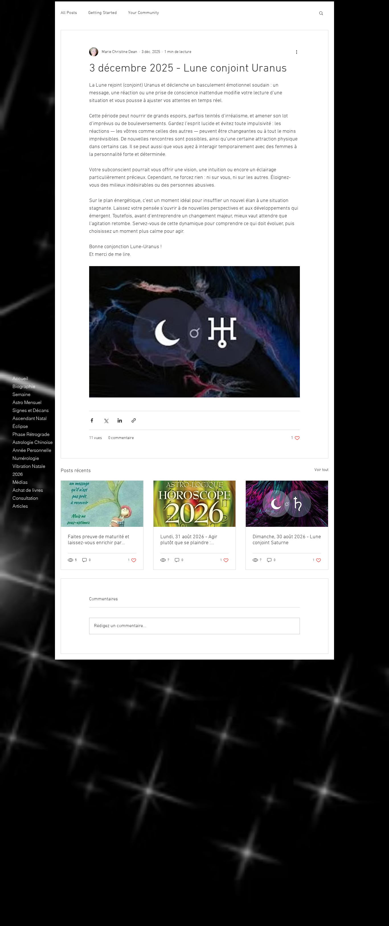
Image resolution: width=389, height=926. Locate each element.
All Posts (69, 12)
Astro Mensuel (27, 402)
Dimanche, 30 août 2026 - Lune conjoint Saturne (287, 540)
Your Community (143, 12)
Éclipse (20, 426)
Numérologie (26, 458)
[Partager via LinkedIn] (119, 420)
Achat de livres (28, 490)
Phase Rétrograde (31, 434)
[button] (321, 13)
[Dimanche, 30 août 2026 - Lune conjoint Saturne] (287, 504)
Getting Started (102, 12)
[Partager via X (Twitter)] (105, 420)
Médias (20, 482)
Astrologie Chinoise (33, 442)
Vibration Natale (29, 466)
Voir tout (321, 470)
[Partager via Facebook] (92, 420)
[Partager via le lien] (133, 420)
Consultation (25, 498)
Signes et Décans (31, 410)
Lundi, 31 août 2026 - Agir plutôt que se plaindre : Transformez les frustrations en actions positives (191, 540)
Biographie (24, 386)
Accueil (20, 378)
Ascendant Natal (30, 418)
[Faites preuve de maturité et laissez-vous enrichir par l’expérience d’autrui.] (102, 504)
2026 (18, 474)
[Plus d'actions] (296, 51)
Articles (20, 506)
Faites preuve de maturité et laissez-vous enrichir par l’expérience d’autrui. (98, 540)
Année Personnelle (32, 450)
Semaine (21, 394)
